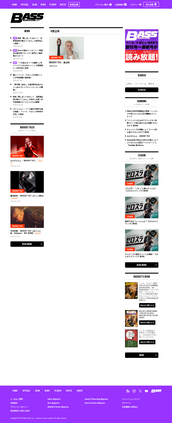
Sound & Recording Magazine (96, 399)
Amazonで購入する (147, 305)
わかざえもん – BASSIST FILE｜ (23, 160)
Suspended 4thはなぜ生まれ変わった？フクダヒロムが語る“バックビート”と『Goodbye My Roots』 (142, 142)
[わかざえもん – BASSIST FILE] (27, 146)
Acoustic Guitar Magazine (95, 402)
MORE (141, 355)
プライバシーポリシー (19, 406)
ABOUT (80, 390)
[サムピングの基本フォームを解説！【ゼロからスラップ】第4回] (141, 240)
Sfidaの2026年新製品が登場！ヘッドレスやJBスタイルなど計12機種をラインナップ (142, 114)
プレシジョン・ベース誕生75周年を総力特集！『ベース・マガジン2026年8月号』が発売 (28, 111)
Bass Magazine (53, 402)
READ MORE (27, 244)
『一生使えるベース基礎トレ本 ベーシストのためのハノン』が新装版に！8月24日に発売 (28, 65)
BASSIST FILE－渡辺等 (59, 62)
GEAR (34, 4)
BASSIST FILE (56, 57)
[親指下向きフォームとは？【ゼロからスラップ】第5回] (141, 207)
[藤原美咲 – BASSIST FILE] (27, 182)
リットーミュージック (131, 399)
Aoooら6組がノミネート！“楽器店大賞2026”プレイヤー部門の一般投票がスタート (28, 53)
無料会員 (14, 198)
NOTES (63, 4)
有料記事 (74, 4)
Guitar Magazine (54, 399)
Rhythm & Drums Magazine (58, 406)
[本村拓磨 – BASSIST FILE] (27, 217)
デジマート (126, 402)
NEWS (43, 4)
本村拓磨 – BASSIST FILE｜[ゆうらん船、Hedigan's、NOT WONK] (25, 231)
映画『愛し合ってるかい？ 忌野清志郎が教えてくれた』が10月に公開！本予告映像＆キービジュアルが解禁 (28, 99)
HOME (14, 4)
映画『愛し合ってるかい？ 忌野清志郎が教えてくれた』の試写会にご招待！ (28, 41)
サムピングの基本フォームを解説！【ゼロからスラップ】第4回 (141, 255)
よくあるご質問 (16, 399)
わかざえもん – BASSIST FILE (138, 136)
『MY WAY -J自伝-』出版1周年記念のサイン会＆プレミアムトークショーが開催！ (28, 87)
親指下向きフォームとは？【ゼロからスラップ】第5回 (141, 222)
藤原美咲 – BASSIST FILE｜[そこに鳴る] (27, 195)
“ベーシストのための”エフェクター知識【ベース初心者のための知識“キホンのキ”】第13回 (142, 123)
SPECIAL (25, 4)
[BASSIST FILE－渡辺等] (66, 48)
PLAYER (52, 4)
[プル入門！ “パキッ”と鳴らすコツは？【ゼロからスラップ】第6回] (141, 174)
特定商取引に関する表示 (20, 410)
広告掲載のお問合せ (130, 406)
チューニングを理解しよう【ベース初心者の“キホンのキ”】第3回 (142, 130)
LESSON (130, 183)
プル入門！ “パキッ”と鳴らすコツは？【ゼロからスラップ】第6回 (141, 189)
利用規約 (14, 402)
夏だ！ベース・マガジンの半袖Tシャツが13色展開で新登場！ (27, 76)
